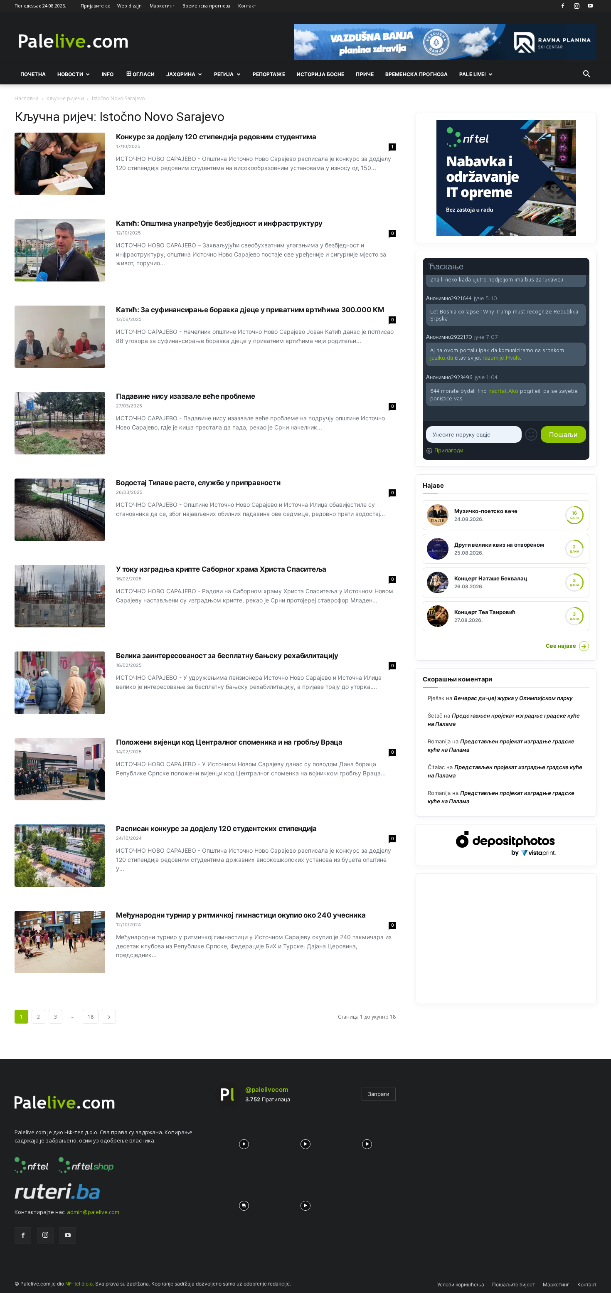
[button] (586, 74)
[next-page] (109, 1017)
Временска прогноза (206, 5)
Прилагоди (448, 450)
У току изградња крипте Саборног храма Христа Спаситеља (221, 569)
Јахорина (180, 74)
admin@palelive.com (93, 1212)
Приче (365, 74)
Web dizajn (129, 5)
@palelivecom (266, 1089)
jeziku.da (441, 357)
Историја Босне (321, 74)
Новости (70, 74)
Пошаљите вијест (513, 1284)
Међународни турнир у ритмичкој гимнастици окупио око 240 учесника (241, 915)
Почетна (33, 74)
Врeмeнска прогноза (416, 74)
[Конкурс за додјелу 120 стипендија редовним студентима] (60, 164)
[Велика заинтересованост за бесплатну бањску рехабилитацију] (60, 682)
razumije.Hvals (501, 357)
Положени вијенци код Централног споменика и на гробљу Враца (229, 742)
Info (107, 74)
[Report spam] (582, 298)
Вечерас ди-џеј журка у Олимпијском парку (513, 698)
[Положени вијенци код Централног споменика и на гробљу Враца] (60, 769)
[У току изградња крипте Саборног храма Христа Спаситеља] (60, 596)
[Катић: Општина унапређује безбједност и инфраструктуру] (60, 250)
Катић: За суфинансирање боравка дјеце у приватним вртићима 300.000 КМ (250, 310)
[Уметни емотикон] (531, 434)
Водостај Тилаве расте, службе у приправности (198, 483)
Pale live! (472, 74)
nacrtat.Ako (503, 390)
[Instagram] (576, 6)
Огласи (144, 74)
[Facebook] (563, 6)
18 (91, 1016)
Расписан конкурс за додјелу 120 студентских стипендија (216, 828)
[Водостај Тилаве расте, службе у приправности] (60, 510)
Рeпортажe (269, 74)
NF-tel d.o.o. (79, 1284)
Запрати (378, 1094)
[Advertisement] (506, 939)
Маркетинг (162, 5)
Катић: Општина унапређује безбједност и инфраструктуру (219, 223)
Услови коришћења (460, 1284)
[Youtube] (590, 6)
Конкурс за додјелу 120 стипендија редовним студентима (216, 137)
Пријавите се (96, 5)
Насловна (27, 98)
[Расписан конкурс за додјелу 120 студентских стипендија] (60, 855)
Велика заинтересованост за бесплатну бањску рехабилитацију (227, 655)
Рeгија (224, 74)
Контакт (247, 5)
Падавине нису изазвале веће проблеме (185, 396)
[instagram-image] (244, 1142)
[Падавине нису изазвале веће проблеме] (60, 423)
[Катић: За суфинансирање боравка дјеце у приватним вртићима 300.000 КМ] (60, 337)
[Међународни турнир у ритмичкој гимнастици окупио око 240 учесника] (60, 942)
